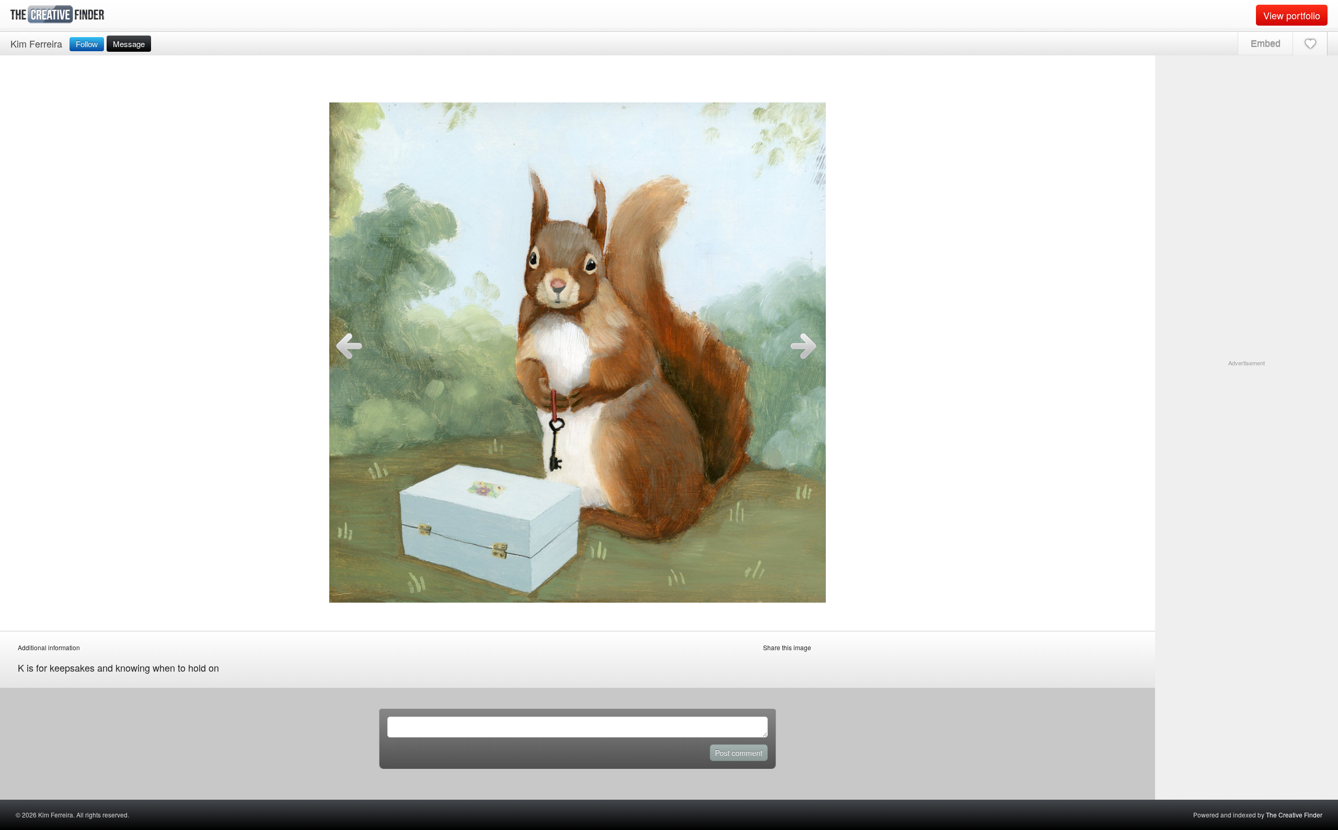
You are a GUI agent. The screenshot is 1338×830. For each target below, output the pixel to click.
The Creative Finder (1294, 814)
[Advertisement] (1246, 432)
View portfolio (1291, 15)
